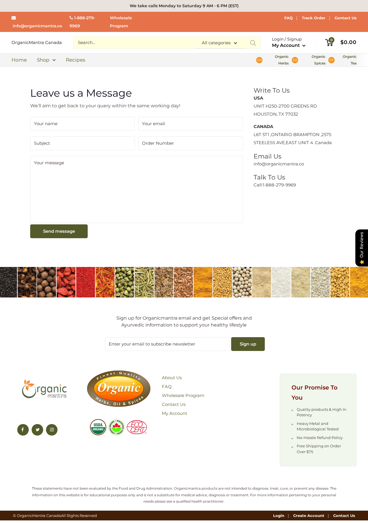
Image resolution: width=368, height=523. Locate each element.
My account (174, 413)
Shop (43, 60)
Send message (59, 231)
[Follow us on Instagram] (51, 430)
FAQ (288, 18)
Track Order (313, 18)
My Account (286, 45)
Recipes (75, 60)
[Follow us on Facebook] (23, 430)
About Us (172, 377)
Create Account (308, 515)
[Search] (253, 43)
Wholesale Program (183, 395)
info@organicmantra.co (37, 25)
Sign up (248, 344)
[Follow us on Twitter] (37, 430)
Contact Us (345, 18)
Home (19, 60)
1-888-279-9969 (279, 185)
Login (278, 515)
